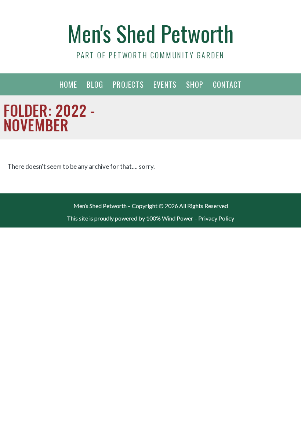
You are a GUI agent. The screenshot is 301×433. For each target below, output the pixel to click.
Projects (128, 84)
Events (165, 84)
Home (68, 84)
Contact (227, 84)
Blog (95, 84)
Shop (194, 84)
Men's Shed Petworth (150, 33)
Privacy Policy (216, 218)
